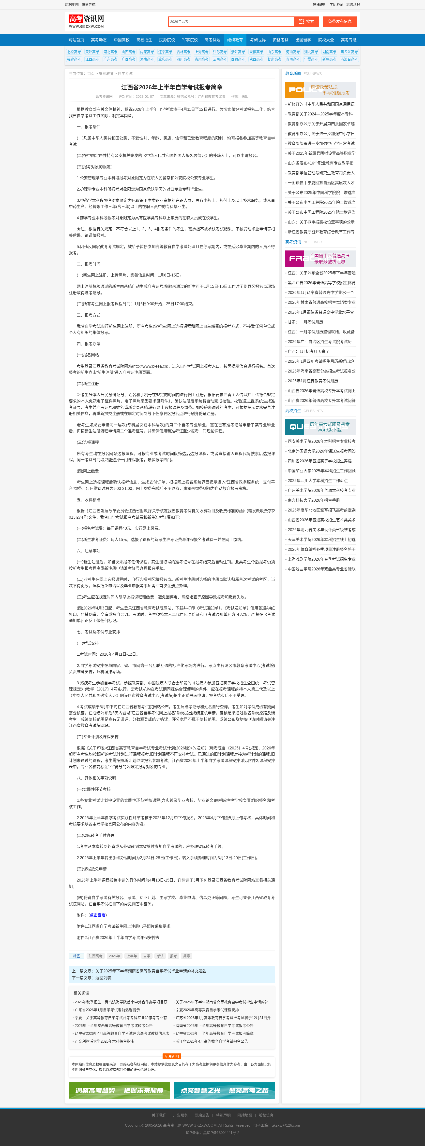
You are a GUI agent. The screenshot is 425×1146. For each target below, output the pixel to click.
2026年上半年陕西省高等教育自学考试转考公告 (114, 1025)
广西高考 (129, 59)
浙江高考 (238, 52)
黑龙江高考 (349, 52)
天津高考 (92, 52)
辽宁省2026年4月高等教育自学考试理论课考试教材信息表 (122, 1033)
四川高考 (183, 59)
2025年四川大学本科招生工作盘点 (318, 481)
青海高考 (293, 59)
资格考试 (280, 40)
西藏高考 (238, 59)
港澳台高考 (349, 59)
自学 (146, 956)
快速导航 (88, 4)
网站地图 (72, 4)
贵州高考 (202, 59)
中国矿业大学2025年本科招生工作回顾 (322, 471)
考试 (160, 956)
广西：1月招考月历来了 (308, 351)
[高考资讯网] (86, 21)
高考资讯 (293, 242)
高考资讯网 (172, 1125)
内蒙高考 (147, 52)
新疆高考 (329, 59)
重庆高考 (165, 59)
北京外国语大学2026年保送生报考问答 (322, 451)
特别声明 (223, 1115)
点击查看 (98, 915)
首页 (91, 73)
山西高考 (129, 52)
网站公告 (202, 1115)
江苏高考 (220, 52)
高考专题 (349, 40)
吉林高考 (183, 52)
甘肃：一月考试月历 (305, 322)
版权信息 (266, 1115)
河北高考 (110, 52)
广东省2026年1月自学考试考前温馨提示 (107, 1010)
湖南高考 (329, 52)
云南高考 (220, 59)
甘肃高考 (274, 59)
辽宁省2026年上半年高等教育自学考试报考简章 (215, 1033)
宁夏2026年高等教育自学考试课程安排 (207, 1010)
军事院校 (190, 40)
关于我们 (159, 1115)
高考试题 (212, 40)
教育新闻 (293, 73)
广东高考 (110, 59)
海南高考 (147, 59)
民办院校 (167, 40)
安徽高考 (256, 52)
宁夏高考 (311, 59)
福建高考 (74, 59)
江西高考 (92, 59)
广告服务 (180, 1115)
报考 (173, 956)
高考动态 (99, 40)
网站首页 (76, 40)
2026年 (114, 956)
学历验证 (336, 4)
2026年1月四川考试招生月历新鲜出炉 (321, 361)
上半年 (132, 956)
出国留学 (303, 40)
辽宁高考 (165, 52)
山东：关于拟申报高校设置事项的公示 (321, 222)
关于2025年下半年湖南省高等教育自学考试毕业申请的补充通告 (151, 971)
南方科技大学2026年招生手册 (314, 500)
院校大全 (326, 40)
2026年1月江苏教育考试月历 (313, 381)
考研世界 (258, 40)
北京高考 (74, 52)
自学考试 (125, 73)
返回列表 (103, 978)
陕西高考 (256, 59)
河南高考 (293, 52)
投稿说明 (320, 4)
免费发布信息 (340, 21)
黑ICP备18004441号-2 (221, 1133)
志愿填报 (353, 4)
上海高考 (202, 52)
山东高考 (274, 52)
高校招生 (144, 40)
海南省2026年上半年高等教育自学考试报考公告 (215, 1025)
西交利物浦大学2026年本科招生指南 (104, 1041)
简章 (186, 956)
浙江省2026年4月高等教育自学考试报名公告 (212, 1041)
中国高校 (122, 40)
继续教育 (235, 40)
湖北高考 (311, 52)
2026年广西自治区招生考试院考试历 (320, 342)
